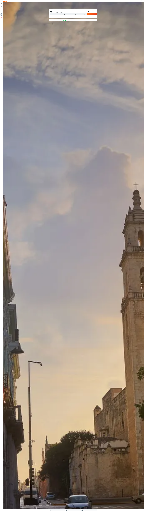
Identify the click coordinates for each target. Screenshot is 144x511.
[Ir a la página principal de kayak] (5, 1)
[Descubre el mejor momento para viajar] (1, 13)
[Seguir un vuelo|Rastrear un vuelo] (1, 12)
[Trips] (1, 15)
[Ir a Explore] (1, 10)
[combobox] (52, 12)
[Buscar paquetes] (1, 8)
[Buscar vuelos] (1, 3)
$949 (51, 11)
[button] (1, 1)
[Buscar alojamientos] (1, 5)
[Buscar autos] (1, 6)
